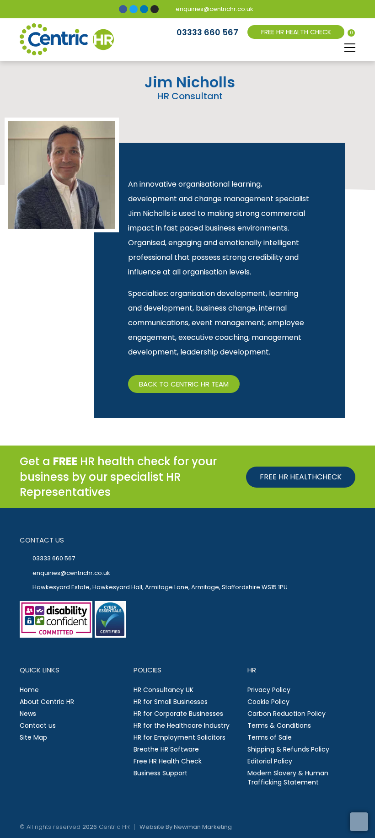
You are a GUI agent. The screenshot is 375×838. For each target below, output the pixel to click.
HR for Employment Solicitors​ (179, 737)
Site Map (33, 737)
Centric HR (114, 826)
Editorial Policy (269, 761)
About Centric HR (47, 701)
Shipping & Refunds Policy (288, 749)
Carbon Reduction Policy (286, 713)
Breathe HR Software (166, 749)
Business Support (161, 773)
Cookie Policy (268, 701)
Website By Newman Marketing (185, 826)
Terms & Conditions (279, 725)
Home (29, 689)
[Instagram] (154, 9)
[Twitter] (133, 9)
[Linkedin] (144, 9)
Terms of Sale (269, 737)
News (28, 713)
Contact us (38, 725)
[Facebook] (123, 9)
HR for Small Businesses (171, 701)
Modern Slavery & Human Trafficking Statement (287, 777)
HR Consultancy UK (163, 689)
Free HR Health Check (168, 761)
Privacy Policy (268, 689)
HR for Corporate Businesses (178, 713)
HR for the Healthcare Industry (182, 725)
